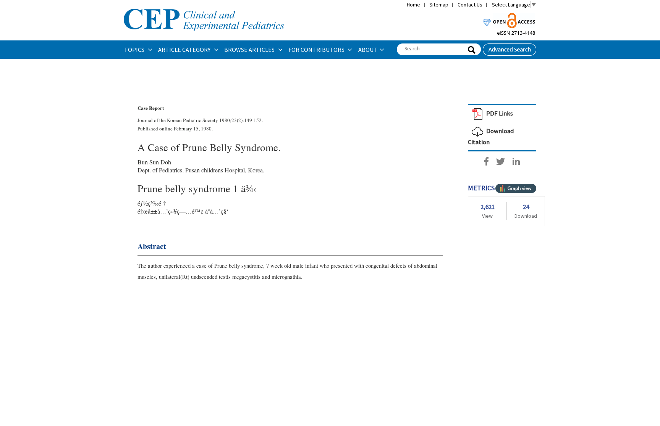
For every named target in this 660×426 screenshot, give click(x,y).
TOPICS (135, 49)
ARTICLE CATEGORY (185, 49)
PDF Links (499, 113)
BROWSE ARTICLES (250, 49)
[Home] (204, 8)
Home (413, 4)
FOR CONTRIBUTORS (317, 49)
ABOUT (367, 49)
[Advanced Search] (509, 47)
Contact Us (470, 4)
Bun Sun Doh (154, 162)
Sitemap (438, 4)
